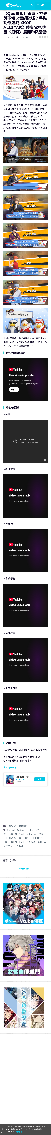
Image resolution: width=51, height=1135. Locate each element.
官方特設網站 (9, 767)
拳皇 (40, 842)
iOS (38, 830)
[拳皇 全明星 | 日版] (25, 779)
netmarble (31, 834)
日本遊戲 (22, 826)
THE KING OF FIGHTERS (15, 838)
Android (20, 830)
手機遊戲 (11, 826)
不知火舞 (31, 842)
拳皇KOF (19, 845)
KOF (5, 834)
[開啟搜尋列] (32, 5)
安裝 (40, 779)
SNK (41, 834)
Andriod (11, 830)
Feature (30, 830)
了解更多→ (20, 1132)
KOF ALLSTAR (17, 834)
